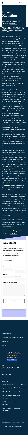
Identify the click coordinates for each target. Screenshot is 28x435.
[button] (21, 2)
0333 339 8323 (7, 374)
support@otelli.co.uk (10, 368)
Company (17, 277)
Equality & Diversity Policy (13, 422)
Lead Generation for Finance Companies (13, 384)
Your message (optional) (10, 282)
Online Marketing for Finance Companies (13, 392)
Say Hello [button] (13, 23)
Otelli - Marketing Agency (15, 353)
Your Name (7, 267)
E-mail (5, 274)
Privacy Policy (5, 422)
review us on (10, 359)
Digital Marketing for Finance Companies (13, 388)
